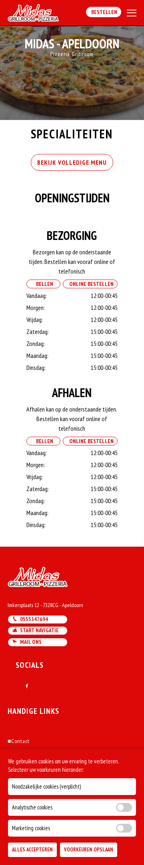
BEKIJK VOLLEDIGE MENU (72, 162)
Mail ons (30, 641)
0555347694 (33, 619)
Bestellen (103, 12)
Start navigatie (38, 630)
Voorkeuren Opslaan (88, 849)
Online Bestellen (90, 284)
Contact (19, 741)
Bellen (43, 284)
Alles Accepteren (32, 849)
